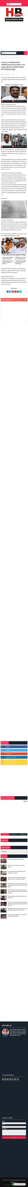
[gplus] (9, 1)
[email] (16, 1)
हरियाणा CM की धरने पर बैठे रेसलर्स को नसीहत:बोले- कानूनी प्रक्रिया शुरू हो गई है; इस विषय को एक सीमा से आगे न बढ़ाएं (17, 891)
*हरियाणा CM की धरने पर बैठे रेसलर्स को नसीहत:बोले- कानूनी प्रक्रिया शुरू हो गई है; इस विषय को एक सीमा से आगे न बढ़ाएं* (17, 904)
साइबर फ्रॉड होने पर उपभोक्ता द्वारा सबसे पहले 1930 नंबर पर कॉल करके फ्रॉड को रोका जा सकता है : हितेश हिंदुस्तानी (17, 885)
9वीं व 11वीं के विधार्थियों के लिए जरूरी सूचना (16, 859)
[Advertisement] (14, 38)
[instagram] (11, 1)
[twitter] (5, 1)
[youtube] (18, 1)
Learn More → (5, 1036)
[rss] (14, 1)
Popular (14, 834)
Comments (22, 834)
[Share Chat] (22, 1)
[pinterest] (20, 1)
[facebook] (7, 1)
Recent (5, 834)
